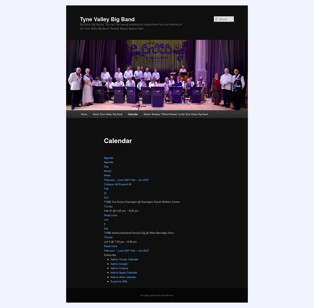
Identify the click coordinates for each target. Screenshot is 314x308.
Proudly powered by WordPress (157, 295)
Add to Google (119, 264)
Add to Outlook (119, 268)
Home (84, 114)
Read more (110, 215)
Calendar (133, 114)
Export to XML (119, 281)
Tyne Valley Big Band (107, 19)
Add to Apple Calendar (124, 272)
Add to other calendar (123, 277)
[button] (110, 255)
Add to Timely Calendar (124, 259)
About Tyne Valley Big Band (107, 114)
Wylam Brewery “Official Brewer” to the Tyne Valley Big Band (176, 114)
